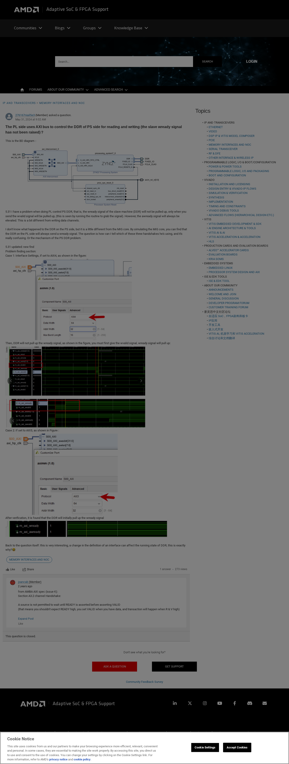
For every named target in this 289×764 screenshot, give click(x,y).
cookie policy (82, 759)
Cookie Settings (205, 747)
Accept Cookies (237, 747)
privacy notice (58, 759)
